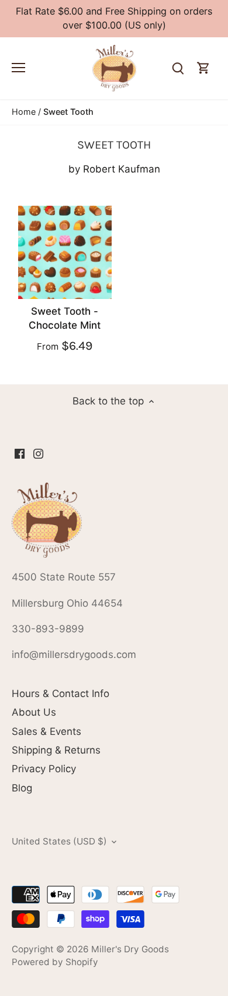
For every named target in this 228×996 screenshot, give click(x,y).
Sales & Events (46, 731)
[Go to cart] (203, 68)
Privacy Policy (44, 769)
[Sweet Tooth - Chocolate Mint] (65, 252)
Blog (22, 788)
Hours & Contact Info (60, 693)
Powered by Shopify (55, 961)
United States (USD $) (59, 841)
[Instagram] (38, 453)
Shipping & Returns (56, 750)
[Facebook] (20, 453)
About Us (34, 712)
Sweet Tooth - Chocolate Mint (65, 318)
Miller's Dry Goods (130, 949)
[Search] (178, 68)
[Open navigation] (18, 67)
